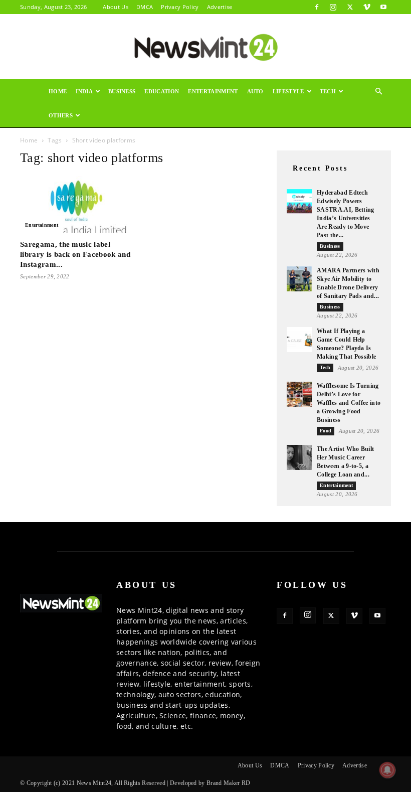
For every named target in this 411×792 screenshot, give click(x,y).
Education (161, 91)
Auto (255, 91)
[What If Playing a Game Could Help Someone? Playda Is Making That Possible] (299, 339)
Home (58, 91)
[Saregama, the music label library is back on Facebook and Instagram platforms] (77, 204)
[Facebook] (316, 7)
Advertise (220, 7)
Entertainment (213, 91)
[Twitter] (349, 7)
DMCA (144, 7)
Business (122, 91)
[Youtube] (383, 7)
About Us (115, 7)
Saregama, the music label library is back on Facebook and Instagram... (75, 254)
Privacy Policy (179, 7)
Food (325, 430)
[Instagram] (333, 7)
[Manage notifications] (387, 770)
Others (61, 115)
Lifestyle (288, 91)
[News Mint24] (205, 47)
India (84, 91)
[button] (379, 91)
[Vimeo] (366, 7)
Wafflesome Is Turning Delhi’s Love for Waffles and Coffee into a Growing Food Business (348, 402)
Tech (328, 91)
